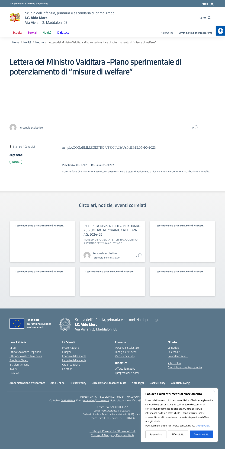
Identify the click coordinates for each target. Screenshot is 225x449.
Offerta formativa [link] (125, 368)
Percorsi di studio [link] (124, 356)
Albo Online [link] (167, 33)
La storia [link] (67, 369)
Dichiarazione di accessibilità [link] (109, 383)
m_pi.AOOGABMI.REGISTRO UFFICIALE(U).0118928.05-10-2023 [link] (109, 147)
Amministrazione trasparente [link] (196, 33)
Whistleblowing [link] (180, 383)
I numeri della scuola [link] (74, 356)
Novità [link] (47, 32)
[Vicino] (214, 391)
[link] (220, 31)
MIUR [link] (12, 347)
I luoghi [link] (66, 352)
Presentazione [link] (70, 347)
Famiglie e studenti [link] (126, 352)
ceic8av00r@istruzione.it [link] (96, 400)
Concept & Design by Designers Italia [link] (112, 435)
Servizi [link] (32, 32)
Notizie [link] (16, 162)
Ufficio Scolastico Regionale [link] (25, 352)
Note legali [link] (138, 383)
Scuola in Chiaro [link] (18, 360)
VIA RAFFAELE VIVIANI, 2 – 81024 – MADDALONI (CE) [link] (117, 396)
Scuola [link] (17, 32)
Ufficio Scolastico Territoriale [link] (25, 356)
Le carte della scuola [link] (74, 360)
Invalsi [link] (13, 369)
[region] (179, 415)
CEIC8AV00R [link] (124, 410)
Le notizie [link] (173, 347)
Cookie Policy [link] (157, 383)
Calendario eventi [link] (178, 356)
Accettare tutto (201, 434)
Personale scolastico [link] (127, 347)
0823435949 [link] (68, 400)
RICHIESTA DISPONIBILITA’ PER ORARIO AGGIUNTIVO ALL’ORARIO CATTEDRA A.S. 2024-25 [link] (112, 230)
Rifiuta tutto (178, 434)
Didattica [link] (63, 32)
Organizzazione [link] (71, 364)
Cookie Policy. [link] (203, 425)
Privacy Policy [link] (78, 383)
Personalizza (155, 434)
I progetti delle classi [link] (127, 373)
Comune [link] (14, 373)
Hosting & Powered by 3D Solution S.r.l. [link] (113, 431)
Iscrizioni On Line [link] (19, 364)
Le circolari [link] (174, 352)
